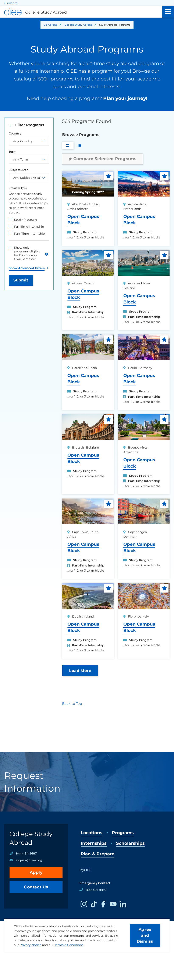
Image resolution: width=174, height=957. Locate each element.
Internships (94, 843)
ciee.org (12, 2)
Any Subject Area (26, 178)
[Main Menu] (168, 12)
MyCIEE (85, 870)
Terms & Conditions (68, 945)
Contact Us (36, 887)
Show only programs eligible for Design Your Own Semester (27, 253)
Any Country (23, 141)
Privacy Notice (30, 945)
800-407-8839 (96, 890)
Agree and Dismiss (145, 935)
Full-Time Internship (29, 227)
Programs (123, 832)
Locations (91, 832)
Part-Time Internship (29, 233)
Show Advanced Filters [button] (27, 268)
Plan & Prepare (97, 853)
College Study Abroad (78, 24)
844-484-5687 (26, 853)
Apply (36, 872)
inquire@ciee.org (29, 860)
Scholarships (130, 843)
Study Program (25, 220)
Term (13, 152)
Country (15, 133)
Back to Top (72, 704)
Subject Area (19, 170)
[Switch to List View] (80, 145)
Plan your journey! (125, 98)
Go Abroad (50, 24)
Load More (80, 670)
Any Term (20, 159)
